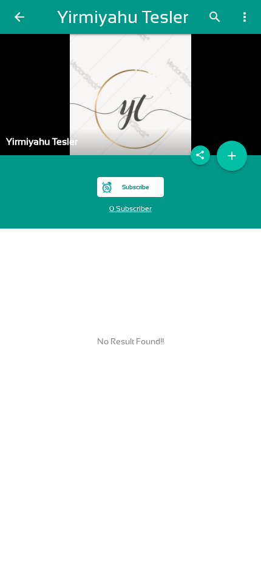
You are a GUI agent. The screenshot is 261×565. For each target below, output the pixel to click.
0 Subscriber (130, 208)
